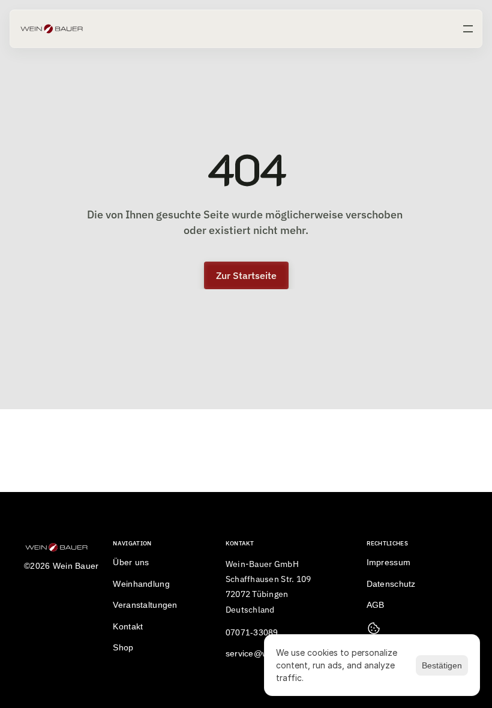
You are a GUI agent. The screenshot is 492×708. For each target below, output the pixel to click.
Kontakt (128, 626)
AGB (376, 605)
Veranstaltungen (145, 605)
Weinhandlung (141, 584)
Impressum (389, 562)
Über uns (131, 562)
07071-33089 (252, 632)
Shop (123, 647)
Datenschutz (391, 584)
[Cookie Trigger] (374, 628)
